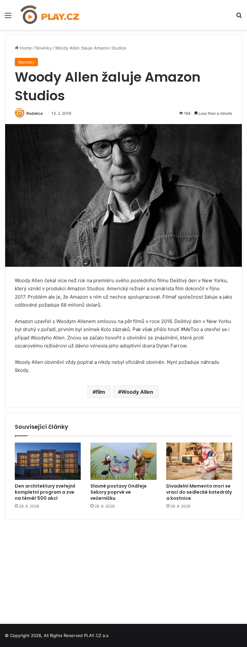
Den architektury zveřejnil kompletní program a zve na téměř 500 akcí (45, 492)
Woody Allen (137, 392)
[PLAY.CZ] (50, 14)
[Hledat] (239, 17)
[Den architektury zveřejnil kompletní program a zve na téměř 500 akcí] (48, 461)
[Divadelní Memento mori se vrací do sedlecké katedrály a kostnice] (199, 461)
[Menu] (8, 17)
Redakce (34, 113)
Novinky (43, 47)
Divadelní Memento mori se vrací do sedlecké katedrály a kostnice (199, 492)
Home (25, 47)
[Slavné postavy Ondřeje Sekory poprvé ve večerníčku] (123, 461)
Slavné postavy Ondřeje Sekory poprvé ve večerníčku (118, 492)
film (100, 392)
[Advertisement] (123, 569)
